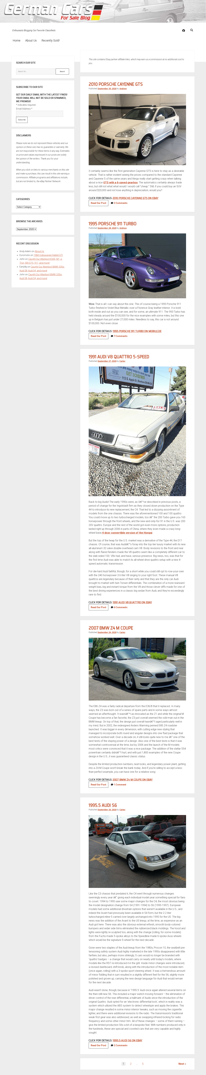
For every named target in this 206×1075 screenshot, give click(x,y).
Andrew (123, 89)
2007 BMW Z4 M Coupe (111, 627)
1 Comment (120, 784)
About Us (31, 40)
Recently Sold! (51, 40)
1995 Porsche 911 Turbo (112, 223)
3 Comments (120, 203)
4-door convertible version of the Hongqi (127, 532)
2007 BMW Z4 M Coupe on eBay (133, 779)
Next (181, 1063)
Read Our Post (99, 204)
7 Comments (120, 336)
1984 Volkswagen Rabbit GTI (48, 255)
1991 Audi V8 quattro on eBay (132, 602)
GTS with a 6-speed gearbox (120, 182)
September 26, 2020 (107, 632)
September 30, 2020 (107, 89)
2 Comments (120, 1045)
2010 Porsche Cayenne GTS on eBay (135, 198)
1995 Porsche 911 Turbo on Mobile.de (137, 331)
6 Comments (120, 607)
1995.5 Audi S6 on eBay (127, 1040)
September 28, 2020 (107, 228)
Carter (122, 361)
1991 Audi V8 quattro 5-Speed (119, 356)
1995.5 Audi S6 (103, 805)
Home (16, 40)
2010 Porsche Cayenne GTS (116, 84)
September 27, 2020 (107, 361)
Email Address (24, 108)
